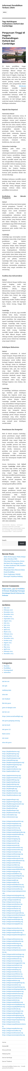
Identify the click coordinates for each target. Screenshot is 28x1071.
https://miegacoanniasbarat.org (12, 965)
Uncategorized (8, 670)
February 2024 (8, 651)
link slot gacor (6, 703)
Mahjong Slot (6, 1053)
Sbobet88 (5, 1046)
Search (4, 540)
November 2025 (9, 614)
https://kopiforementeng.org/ (11, 786)
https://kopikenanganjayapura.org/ (13, 762)
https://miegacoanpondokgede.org (13, 876)
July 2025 (6, 623)
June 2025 (7, 625)
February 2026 (8, 610)
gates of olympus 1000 (9, 707)
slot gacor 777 (6, 729)
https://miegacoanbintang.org (11, 943)
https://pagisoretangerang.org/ (12, 801)
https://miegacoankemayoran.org (12, 858)
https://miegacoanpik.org (10, 880)
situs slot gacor (7, 742)
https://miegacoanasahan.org (11, 985)
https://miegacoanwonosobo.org (12, 849)
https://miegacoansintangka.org (12, 945)
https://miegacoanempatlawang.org (13, 987)
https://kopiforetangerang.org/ (12, 764)
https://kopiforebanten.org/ (11, 751)
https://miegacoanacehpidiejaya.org (13, 1004)
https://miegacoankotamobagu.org (13, 954)
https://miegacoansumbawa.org (12, 998)
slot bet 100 (5, 681)
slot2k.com (22, 86)
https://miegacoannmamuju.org (12, 961)
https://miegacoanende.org (10, 836)
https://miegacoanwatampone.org (13, 991)
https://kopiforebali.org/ (10, 808)
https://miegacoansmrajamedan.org (13, 1035)
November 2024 (9, 638)
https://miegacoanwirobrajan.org (12, 919)
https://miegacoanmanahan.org (12, 928)
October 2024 (8, 640)
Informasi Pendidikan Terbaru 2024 (12, 6)
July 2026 (7, 608)
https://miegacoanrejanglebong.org (13, 982)
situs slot (5, 694)
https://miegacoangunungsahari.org (13, 1019)
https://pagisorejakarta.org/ (11, 771)
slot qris (4, 686)
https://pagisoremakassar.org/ (11, 769)
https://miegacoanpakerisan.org (12, 1028)
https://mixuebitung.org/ (10, 760)
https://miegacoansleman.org (11, 908)
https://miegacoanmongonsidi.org (13, 913)
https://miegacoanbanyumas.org (12, 939)
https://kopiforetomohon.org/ (11, 793)
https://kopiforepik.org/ (9, 788)
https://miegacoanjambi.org (12, 900)
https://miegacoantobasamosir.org (13, 978)
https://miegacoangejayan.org (11, 823)
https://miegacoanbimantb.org (12, 958)
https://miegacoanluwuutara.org (12, 976)
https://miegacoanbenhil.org (11, 862)
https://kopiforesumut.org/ (10, 756)
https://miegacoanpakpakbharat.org (13, 1006)
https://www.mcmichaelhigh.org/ (12, 716)
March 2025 (7, 632)
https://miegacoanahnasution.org (12, 821)
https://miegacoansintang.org (11, 830)
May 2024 (7, 647)
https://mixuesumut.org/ (10, 817)
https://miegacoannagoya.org (11, 910)
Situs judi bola (6, 1050)
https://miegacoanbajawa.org (11, 948)
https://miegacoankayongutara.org (13, 930)
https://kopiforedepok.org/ (10, 806)
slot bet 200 (5, 712)
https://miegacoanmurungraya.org (13, 956)
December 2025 (8, 612)
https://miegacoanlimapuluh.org (12, 1013)
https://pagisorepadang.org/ (11, 782)
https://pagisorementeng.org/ (11, 775)
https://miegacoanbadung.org (11, 969)
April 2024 (7, 649)
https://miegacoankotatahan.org (12, 847)
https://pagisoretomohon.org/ (11, 777)
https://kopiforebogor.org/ (10, 810)
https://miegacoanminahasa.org (12, 904)
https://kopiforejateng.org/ (10, 753)
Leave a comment (17, 531)
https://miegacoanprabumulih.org (12, 834)
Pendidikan (7, 668)
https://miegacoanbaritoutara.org (12, 993)
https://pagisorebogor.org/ (10, 799)
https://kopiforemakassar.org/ (11, 795)
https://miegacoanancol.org (11, 1022)
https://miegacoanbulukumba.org (12, 941)
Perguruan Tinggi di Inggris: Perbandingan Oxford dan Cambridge (13, 38)
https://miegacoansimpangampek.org (14, 989)
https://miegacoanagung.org (11, 838)
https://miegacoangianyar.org (11, 906)
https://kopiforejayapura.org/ (11, 758)
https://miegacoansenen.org (11, 856)
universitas (7, 672)
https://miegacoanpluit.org (10, 882)
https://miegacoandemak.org (11, 1009)
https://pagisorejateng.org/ (10, 784)
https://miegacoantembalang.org (12, 921)
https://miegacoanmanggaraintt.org (13, 963)
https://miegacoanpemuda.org (11, 825)
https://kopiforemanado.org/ (11, 812)
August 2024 (8, 642)
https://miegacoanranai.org (10, 845)
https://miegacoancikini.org (11, 865)
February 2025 (8, 634)
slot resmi (5, 738)
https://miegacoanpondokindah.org (13, 869)
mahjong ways (6, 690)
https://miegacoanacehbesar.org (12, 974)
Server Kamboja (7, 1057)
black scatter (6, 734)
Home (4, 1042)
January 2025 (8, 636)
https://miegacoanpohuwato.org (12, 932)
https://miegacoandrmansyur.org (12, 1033)
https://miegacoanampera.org (11, 852)
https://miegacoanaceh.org (10, 843)
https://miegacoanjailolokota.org (12, 1002)
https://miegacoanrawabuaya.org (12, 867)
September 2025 (9, 618)
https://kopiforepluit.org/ (10, 791)
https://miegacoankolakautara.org (13, 884)
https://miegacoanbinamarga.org (12, 854)
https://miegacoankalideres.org (12, 873)
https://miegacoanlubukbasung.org (13, 886)
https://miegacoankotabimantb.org (13, 860)
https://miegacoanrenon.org (11, 828)
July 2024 (6, 645)
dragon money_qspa (8, 588)
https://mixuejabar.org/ (9, 815)
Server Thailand (7, 1061)
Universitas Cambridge (16, 529)
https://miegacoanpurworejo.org (12, 995)
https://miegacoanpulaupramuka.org (13, 832)
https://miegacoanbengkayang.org (13, 1015)
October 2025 (8, 616)
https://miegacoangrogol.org (11, 871)
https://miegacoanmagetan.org (12, 967)
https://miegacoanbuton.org (11, 980)
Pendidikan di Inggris (7, 528)
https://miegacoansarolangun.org (12, 1011)
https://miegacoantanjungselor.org (13, 895)
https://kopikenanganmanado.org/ (13, 804)
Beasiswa (13, 525)
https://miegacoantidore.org (11, 841)
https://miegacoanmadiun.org (11, 1030)
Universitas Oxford (6, 531)
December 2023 (8, 653)
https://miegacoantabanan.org (11, 971)
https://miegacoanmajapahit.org (12, 924)
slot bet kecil (6, 725)
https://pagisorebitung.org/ (10, 780)
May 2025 (7, 627)
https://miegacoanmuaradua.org (12, 889)
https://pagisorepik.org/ (9, 767)
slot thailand (6, 699)
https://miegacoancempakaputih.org (13, 1017)
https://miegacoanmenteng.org (12, 878)
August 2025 (8, 621)
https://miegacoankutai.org (10, 1000)
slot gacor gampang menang (11, 720)
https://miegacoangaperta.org (12, 917)
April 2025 (7, 629)
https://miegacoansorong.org (11, 902)
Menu (4, 12)
